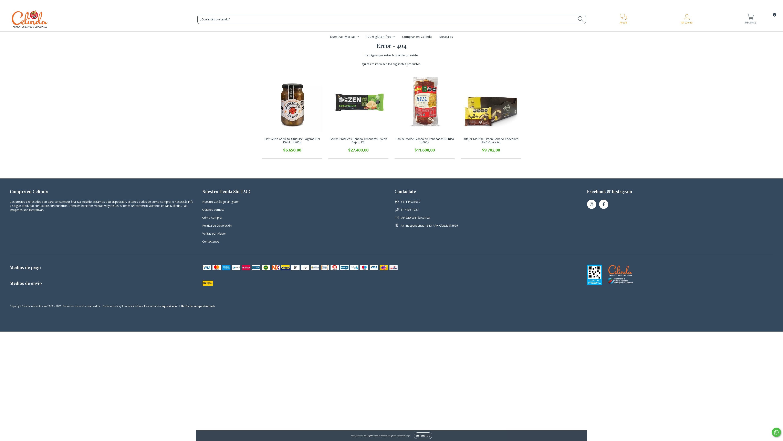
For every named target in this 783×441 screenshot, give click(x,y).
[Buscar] (580, 19)
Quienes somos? (213, 210)
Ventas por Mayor (214, 233)
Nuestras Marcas (343, 37)
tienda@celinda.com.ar (415, 217)
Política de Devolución (217, 225)
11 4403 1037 (410, 210)
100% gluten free (379, 37)
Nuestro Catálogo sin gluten (220, 202)
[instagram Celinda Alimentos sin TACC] (591, 204)
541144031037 (410, 202)
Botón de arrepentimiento (198, 306)
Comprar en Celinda (417, 37)
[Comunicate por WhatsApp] (776, 432)
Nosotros (446, 37)
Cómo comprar (212, 217)
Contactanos (210, 241)
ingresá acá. (169, 306)
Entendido (423, 435)
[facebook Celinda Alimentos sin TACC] (603, 204)
